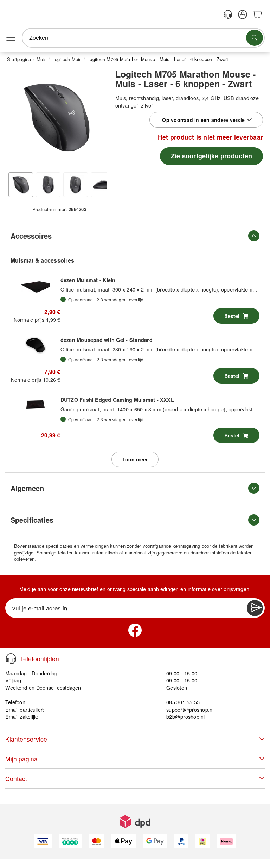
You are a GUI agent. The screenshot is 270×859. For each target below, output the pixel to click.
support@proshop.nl (189, 709)
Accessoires (31, 236)
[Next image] (96, 119)
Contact (16, 778)
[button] (57, 117)
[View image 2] (48, 184)
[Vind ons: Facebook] (135, 630)
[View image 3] (75, 184)
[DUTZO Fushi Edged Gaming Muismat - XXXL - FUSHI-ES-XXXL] (35, 405)
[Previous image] (18, 119)
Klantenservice (26, 739)
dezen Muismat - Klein (88, 279)
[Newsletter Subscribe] (255, 608)
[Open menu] (10, 37)
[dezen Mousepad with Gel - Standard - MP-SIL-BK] (35, 345)
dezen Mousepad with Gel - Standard (106, 339)
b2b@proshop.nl (185, 716)
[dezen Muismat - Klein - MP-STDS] (35, 285)
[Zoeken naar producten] (254, 38)
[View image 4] (103, 184)
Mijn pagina (21, 758)
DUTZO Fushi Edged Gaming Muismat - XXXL (117, 399)
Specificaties (32, 520)
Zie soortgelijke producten (211, 155)
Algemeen (27, 488)
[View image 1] (20, 184)
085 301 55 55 (183, 702)
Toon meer (135, 459)
